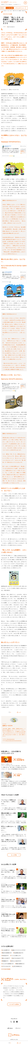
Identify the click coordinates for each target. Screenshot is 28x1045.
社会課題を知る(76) (18, 952)
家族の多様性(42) (20, 963)
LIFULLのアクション (19, 7)
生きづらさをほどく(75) (18, 958)
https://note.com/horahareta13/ (13, 740)
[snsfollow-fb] (17, 1021)
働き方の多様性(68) (7, 952)
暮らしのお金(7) (6, 958)
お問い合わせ (10, 1028)
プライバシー (18, 1028)
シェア (20, 712)
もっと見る (14, 855)
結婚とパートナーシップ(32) (18, 950)
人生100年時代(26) (17, 966)
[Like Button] (4, 27)
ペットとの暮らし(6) (16, 955)
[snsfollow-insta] (14, 1021)
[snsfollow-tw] (11, 1021)
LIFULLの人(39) (6, 966)
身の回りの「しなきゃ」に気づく (8, 10)
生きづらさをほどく (11, 26)
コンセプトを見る (14, 1004)
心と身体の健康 (10, 7)
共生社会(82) (5, 955)
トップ (2, 10)
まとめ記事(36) (6, 950)
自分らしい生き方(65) (16, 961)
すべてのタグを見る (5, 969)
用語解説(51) (5, 961)
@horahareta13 (10, 739)
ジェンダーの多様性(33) (8, 963)
